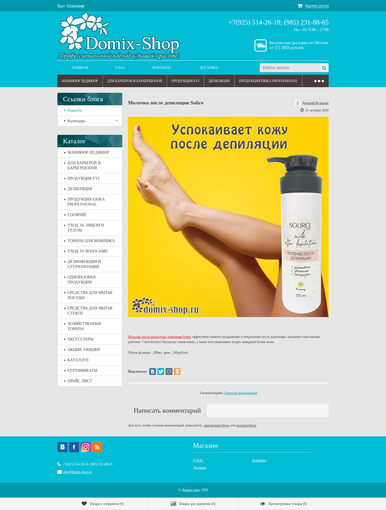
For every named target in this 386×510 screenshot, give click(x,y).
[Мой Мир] (169, 371)
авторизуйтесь (246, 425)
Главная (80, 68)
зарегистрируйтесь (216, 425)
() (106, 504)
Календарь (76, 121)
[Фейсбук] (74, 447)
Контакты (161, 68)
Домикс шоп (190, 490)
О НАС (120, 68)
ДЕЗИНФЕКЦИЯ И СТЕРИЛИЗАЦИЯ (84, 264)
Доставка (209, 68)
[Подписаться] (97, 447)
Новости (75, 110)
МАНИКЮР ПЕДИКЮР (80, 81)
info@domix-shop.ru (77, 472)
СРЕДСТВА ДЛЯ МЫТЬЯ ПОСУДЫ (90, 295)
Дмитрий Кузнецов (315, 103)
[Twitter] (160, 371)
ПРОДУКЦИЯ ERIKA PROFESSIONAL (268, 81)
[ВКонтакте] (152, 371)
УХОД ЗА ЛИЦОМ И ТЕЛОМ (86, 227)
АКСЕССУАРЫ (81, 339)
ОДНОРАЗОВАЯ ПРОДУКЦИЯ (82, 279)
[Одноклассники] (177, 371)
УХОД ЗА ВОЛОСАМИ (87, 251)
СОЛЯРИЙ (77, 215)
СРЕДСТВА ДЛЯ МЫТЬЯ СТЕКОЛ (90, 310)
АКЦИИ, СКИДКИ (84, 350)
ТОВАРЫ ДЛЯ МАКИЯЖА (91, 241)
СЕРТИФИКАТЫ (82, 370)
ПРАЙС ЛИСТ (80, 381)
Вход (61, 6)
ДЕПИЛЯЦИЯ (219, 81)
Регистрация (75, 6)
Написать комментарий (241, 393)
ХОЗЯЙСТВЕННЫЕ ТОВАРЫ (85, 326)
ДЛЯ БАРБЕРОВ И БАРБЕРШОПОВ (134, 81)
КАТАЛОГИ (78, 360)
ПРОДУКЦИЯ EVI (185, 81)
